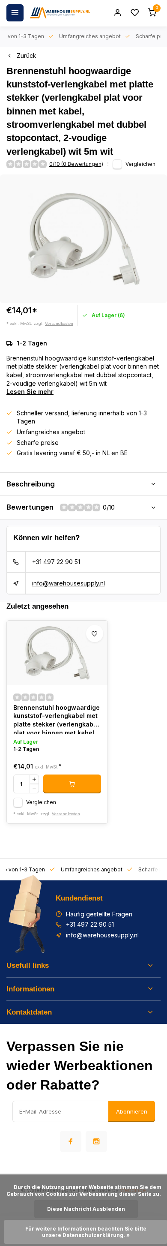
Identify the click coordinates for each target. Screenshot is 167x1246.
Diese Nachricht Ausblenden (86, 1209)
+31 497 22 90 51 (56, 561)
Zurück (26, 55)
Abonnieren (131, 1111)
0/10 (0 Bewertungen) (76, 164)
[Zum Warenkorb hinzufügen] (72, 784)
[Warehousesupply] (60, 13)
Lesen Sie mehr (30, 391)
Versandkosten (59, 323)
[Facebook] (70, 1141)
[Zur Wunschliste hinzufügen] (94, 633)
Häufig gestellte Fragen (99, 914)
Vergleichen (140, 164)
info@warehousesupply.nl (68, 583)
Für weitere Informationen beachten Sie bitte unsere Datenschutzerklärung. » (86, 1231)
